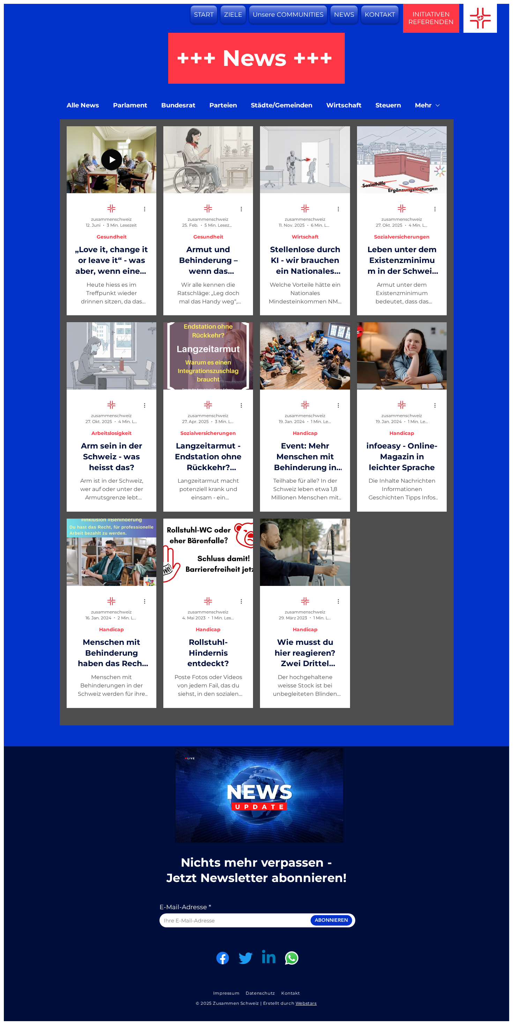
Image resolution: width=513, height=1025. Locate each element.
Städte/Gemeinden (281, 105)
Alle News (83, 105)
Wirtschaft (344, 105)
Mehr (423, 105)
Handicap (305, 433)
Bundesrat (178, 105)
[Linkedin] (268, 958)
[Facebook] (222, 958)
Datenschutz (260, 993)
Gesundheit (112, 237)
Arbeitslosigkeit (111, 433)
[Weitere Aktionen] (147, 209)
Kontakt (290, 993)
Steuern (388, 105)
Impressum (226, 993)
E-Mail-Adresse (183, 907)
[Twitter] (245, 958)
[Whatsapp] (291, 958)
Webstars (306, 1003)
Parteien (223, 105)
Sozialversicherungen (402, 237)
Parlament (130, 105)
